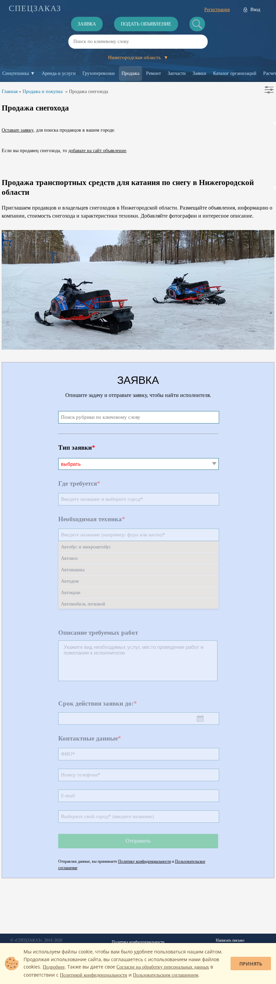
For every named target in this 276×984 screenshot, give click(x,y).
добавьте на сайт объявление (97, 150)
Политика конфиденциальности (138, 942)
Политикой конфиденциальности (93, 975)
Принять (250, 963)
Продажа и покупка (43, 91)
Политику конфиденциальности (144, 861)
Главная (10, 91)
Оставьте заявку (17, 130)
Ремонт (153, 73)
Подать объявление (146, 24)
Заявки (199, 73)
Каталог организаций (234, 73)
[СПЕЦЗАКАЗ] (35, 8)
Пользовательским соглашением (165, 975)
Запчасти (177, 73)
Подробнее (54, 967)
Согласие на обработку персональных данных (162, 967)
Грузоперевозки (98, 73)
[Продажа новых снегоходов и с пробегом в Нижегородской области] (138, 348)
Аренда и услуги (59, 73)
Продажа (130, 73)
